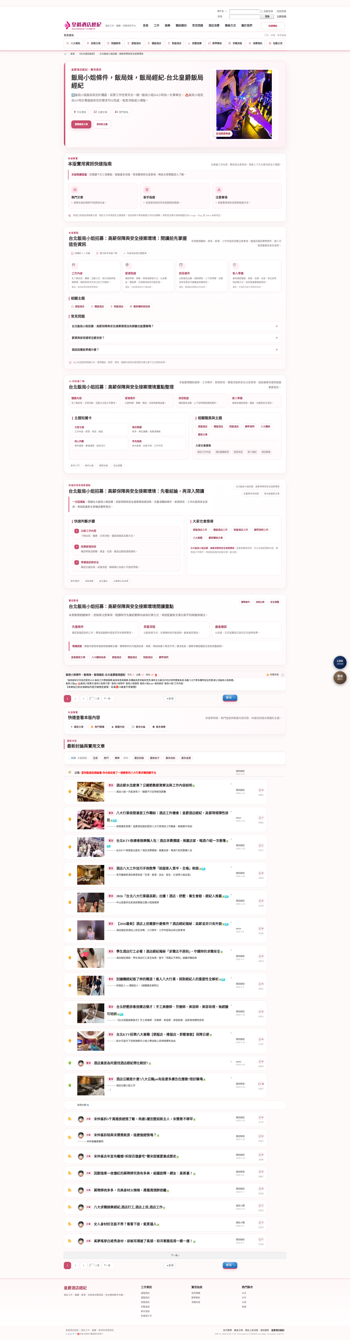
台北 (244, 1293)
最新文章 (202, 434)
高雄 (244, 1307)
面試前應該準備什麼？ (85, 349)
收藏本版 (274, 674)
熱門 (106, 758)
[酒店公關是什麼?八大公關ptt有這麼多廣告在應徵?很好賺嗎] (90, 1085)
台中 (244, 1297)
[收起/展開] (282, 674)
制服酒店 (118, 306)
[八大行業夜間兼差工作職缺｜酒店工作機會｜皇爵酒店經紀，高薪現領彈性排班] (90, 819)
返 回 (171, 698)
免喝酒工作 (146, 1316)
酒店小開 (240, 1205)
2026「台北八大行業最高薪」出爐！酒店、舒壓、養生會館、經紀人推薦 (169, 896)
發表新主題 (102, 124)
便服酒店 (79, 306)
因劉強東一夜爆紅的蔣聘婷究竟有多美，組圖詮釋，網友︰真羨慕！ (143, 1173)
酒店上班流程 (251, 1330)
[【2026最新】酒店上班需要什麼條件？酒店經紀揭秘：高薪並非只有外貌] (90, 930)
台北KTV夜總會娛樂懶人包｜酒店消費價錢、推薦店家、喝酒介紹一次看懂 (171, 841)
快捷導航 (273, 26)
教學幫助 (195, 1297)
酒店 (104, 95)
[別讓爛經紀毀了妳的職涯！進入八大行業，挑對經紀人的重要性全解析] (90, 985)
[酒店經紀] (80, 1119)
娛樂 (167, 25)
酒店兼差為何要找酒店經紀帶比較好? (121, 1063)
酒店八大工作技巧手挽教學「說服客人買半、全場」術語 (157, 868)
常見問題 (197, 25)
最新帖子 (155, 758)
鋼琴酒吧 (249, 426)
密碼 (219, 16)
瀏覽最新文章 (81, 124)
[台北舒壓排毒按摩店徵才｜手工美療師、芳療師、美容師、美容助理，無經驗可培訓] (90, 1013)
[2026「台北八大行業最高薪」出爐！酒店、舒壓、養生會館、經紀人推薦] (90, 902)
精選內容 (118, 726)
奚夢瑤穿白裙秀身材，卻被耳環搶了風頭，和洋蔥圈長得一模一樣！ (143, 1241)
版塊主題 (81, 1105)
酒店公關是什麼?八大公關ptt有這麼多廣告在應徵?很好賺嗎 (159, 1079)
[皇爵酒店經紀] (83, 25)
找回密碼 (281, 11)
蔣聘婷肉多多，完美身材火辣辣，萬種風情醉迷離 (130, 1190)
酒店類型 (264, 1330)
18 (263, 1084)
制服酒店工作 (241, 529)
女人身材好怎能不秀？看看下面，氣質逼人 (125, 1224)
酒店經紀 (240, 771)
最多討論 (138, 726)
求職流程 (195, 1302)
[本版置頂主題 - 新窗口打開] (69, 1063)
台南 (244, 1302)
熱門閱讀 (97, 726)
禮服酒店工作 (220, 529)
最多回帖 (170, 758)
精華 (117, 758)
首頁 (145, 25)
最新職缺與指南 (141, 306)
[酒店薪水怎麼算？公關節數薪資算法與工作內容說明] (90, 791)
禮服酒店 (99, 306)
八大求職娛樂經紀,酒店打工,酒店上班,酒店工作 (128, 1207)
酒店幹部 (240, 1084)
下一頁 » (175, 1255)
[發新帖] (230, 698)
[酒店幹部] (80, 1135)
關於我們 (246, 25)
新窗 (73, 758)
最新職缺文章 (216, 537)
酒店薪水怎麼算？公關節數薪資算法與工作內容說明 (154, 785)
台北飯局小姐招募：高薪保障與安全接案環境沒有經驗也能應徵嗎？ (113, 326)
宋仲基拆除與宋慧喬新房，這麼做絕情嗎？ (125, 1135)
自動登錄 (268, 11)
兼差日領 (238, 1330)
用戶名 (220, 11)
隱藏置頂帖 (231, 784)
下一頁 (107, 698)
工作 (156, 25)
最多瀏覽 (159, 726)
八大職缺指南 (99, 657)
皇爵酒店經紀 (65, 54)
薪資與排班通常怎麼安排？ (88, 337)
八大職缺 (265, 426)
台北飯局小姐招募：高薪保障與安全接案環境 (121, 54)
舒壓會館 (145, 1307)
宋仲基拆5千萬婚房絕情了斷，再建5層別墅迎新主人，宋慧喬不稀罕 (143, 1119)
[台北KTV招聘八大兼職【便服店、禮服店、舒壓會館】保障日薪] (90, 1040)
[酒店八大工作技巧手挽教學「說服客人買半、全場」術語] (90, 874)
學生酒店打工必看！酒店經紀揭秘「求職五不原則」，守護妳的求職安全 (168, 951)
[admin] (80, 1063)
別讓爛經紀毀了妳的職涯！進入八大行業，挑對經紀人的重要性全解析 (167, 979)
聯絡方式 (230, 25)
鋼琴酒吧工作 (261, 529)
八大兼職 (197, 537)
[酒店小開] (80, 1207)
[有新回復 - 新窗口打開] (69, 1119)
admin (238, 818)
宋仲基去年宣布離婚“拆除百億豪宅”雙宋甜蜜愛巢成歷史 (135, 1156)
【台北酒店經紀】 (87, 54)
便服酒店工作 (200, 529)
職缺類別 (181, 25)
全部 (95, 758)
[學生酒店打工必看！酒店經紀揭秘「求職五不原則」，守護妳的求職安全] (90, 957)
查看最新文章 (78, 657)
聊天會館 (145, 1311)
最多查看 (186, 758)
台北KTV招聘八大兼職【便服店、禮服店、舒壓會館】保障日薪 (162, 1034)
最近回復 (139, 758)
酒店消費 (214, 25)
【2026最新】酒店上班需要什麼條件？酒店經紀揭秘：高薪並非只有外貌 (169, 924)
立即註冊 (281, 16)
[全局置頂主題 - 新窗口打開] (69, 792)
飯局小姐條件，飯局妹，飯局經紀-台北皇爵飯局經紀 (95, 674)
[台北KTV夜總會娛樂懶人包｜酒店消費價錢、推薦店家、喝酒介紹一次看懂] (90, 847)
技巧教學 (227, 1330)
